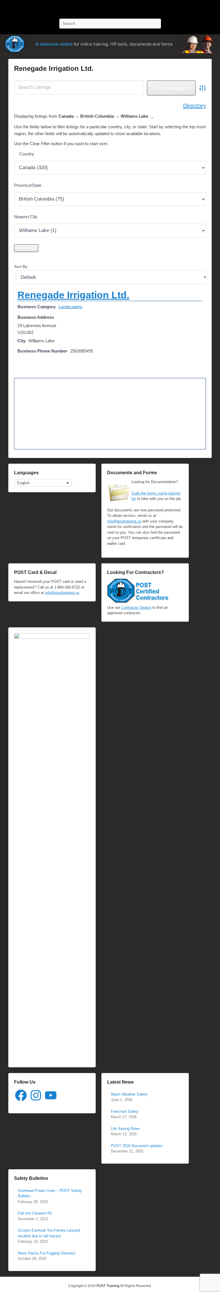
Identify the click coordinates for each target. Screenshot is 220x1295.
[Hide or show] (152, 117)
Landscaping (70, 306)
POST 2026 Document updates (137, 1146)
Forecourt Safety (125, 1111)
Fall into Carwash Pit (35, 1213)
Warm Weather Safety (129, 1094)
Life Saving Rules (125, 1128)
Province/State (28, 185)
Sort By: (21, 267)
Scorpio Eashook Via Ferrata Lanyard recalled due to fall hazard (49, 1233)
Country (26, 153)
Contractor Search (136, 607)
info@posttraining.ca (124, 521)
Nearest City (26, 216)
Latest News (120, 1082)
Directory (194, 106)
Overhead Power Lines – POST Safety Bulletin (50, 1193)
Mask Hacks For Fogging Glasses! (47, 1253)
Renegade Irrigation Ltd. (54, 68)
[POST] (110, 43)
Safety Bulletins (31, 1178)
